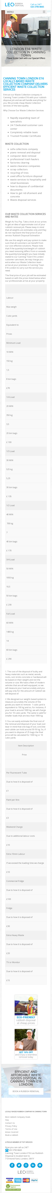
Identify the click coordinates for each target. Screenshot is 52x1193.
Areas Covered (11, 1132)
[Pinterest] (39, 1165)
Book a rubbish (11, 1135)
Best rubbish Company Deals (17, 1117)
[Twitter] (19, 1165)
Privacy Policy (11, 1126)
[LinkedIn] (32, 1165)
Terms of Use (11, 1129)
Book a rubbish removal (26, 1091)
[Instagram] (26, 1165)
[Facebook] (12, 1165)
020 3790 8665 (15, 1150)
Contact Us (10, 1123)
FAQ (7, 1120)
